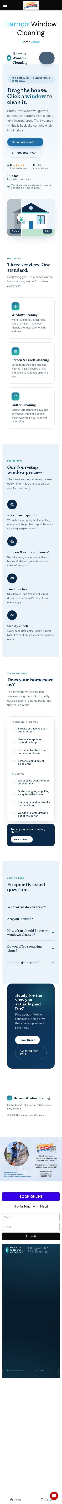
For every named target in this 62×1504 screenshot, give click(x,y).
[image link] (31, 4)
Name (8, 1217)
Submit (31, 1236)
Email (8, 1227)
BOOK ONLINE (31, 1196)
